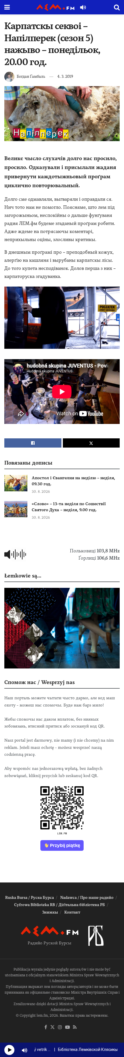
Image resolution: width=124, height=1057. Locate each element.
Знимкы (50, 912)
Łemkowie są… (22, 576)
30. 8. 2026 (41, 492)
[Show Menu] (7, 7)
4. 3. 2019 (65, 76)
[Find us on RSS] (75, 1027)
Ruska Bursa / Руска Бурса (29, 897)
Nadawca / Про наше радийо (87, 897)
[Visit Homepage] (55, 7)
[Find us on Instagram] (60, 1027)
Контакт (72, 912)
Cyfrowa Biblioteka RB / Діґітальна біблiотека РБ (59, 905)
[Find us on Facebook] (45, 1027)
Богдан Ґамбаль (31, 76)
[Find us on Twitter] (52, 1027)
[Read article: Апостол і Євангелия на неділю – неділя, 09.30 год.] (15, 483)
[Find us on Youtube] (67, 1027)
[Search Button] (117, 7)
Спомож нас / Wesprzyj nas (39, 682)
